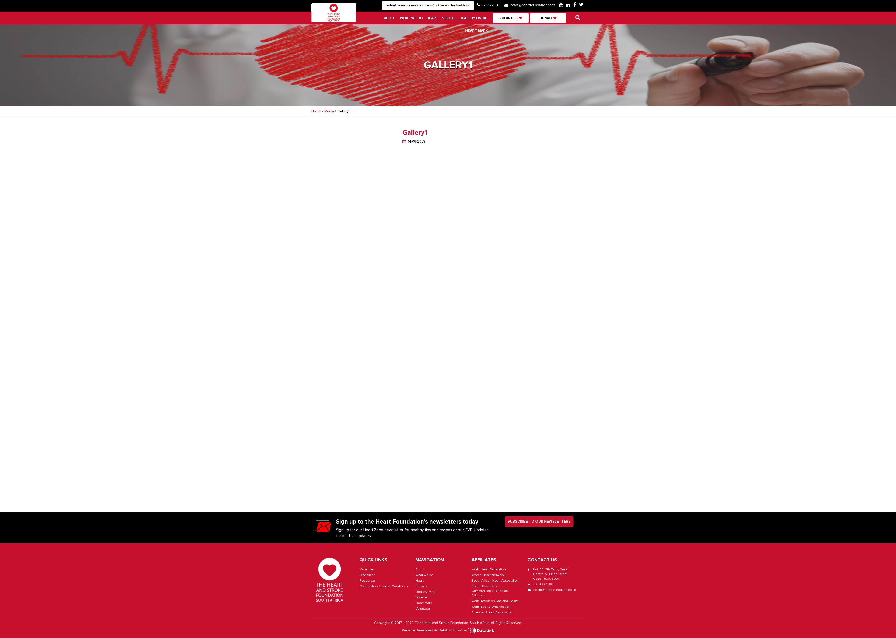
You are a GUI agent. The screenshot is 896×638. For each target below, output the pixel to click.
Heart (432, 18)
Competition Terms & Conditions (384, 586)
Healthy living (473, 18)
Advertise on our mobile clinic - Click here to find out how (428, 5)
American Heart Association (492, 612)
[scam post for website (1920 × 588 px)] (478, 316)
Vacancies (367, 569)
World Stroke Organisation (491, 607)
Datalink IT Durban (453, 630)
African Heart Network (488, 575)
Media (329, 111)
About (390, 18)
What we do (411, 18)
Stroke (449, 18)
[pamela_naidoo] (478, 202)
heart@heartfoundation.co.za (533, 5)
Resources (368, 581)
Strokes (421, 586)
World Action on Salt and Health (495, 601)
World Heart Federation (489, 569)
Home (316, 111)
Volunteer (509, 18)
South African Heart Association (495, 581)
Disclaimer (367, 575)
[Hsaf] (478, 430)
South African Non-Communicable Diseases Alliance (490, 590)
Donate (546, 18)
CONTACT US (542, 560)
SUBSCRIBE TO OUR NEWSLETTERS (539, 521)
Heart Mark (476, 31)
